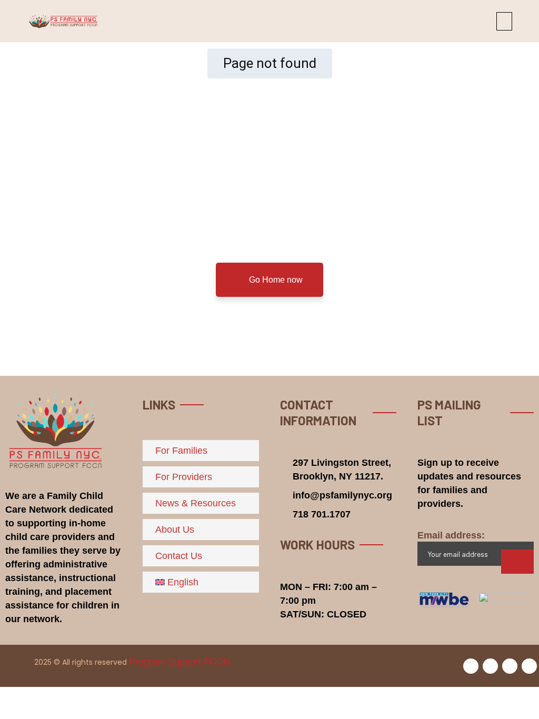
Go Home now (275, 279)
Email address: (451, 535)
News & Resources (195, 503)
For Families (181, 450)
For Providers (183, 477)
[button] (504, 21)
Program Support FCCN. (181, 661)
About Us (174, 529)
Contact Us (178, 556)
